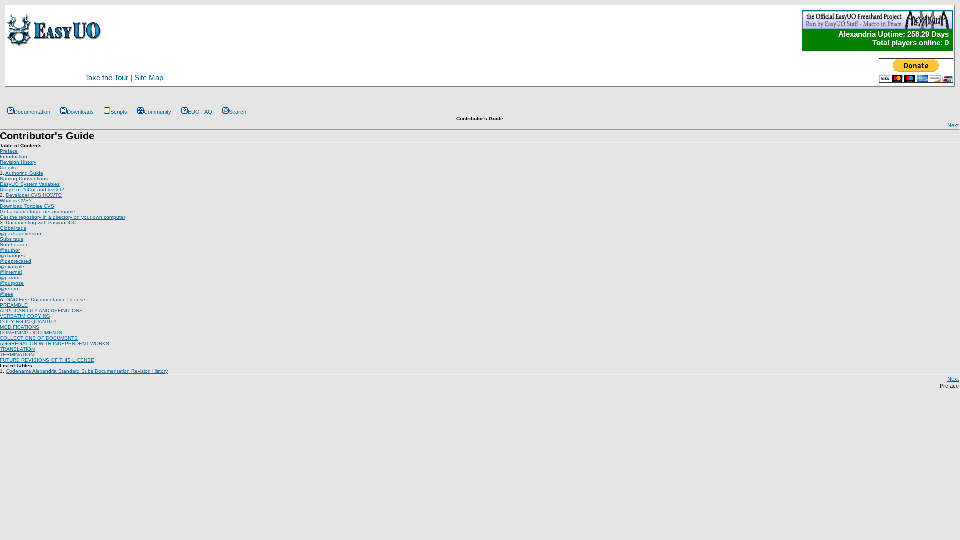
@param (10, 277)
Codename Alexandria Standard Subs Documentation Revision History (87, 371)
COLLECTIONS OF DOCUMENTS (39, 338)
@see (7, 294)
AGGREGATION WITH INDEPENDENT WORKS (55, 343)
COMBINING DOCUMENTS (31, 333)
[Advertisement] (359, 69)
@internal (11, 272)
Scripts (119, 112)
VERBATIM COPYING (25, 316)
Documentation (32, 112)
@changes (12, 255)
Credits (8, 167)
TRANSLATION (17, 349)
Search (237, 112)
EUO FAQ (200, 112)
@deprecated (16, 261)
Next (953, 125)
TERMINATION (17, 355)
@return (9, 289)
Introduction (14, 157)
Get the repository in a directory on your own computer (63, 217)
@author (10, 250)
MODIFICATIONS (20, 327)
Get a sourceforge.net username (38, 211)
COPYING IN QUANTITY (28, 321)
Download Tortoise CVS (27, 206)
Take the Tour (106, 78)
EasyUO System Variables (30, 184)
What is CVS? (16, 201)
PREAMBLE (14, 305)
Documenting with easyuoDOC (41, 223)
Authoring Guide (25, 173)
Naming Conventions (24, 179)
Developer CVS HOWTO (34, 195)
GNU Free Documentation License (46, 299)
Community (158, 112)
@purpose (12, 283)
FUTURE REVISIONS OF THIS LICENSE (47, 360)
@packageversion (21, 233)
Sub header (14, 245)
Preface (9, 151)
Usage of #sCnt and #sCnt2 (32, 189)
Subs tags (12, 239)
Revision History (18, 162)
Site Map (149, 78)
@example (12, 267)
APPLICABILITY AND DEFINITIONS (41, 311)
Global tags (13, 228)
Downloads (80, 112)
